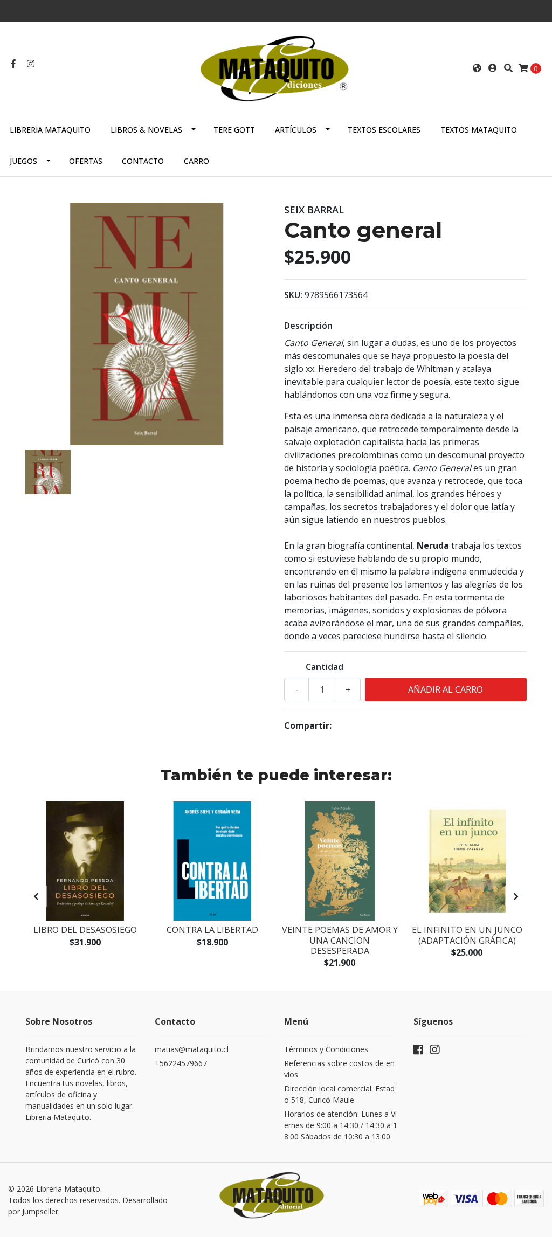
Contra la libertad (212, 930)
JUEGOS (23, 161)
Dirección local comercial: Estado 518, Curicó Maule (339, 1094)
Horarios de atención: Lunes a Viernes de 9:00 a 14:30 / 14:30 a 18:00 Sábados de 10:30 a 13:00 (340, 1125)
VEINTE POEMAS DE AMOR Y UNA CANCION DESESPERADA (340, 940)
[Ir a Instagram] (30, 64)
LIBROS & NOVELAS (146, 130)
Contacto (143, 161)
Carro (196, 161)
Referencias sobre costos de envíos (339, 1069)
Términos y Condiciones (326, 1049)
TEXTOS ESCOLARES (384, 130)
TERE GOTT (234, 130)
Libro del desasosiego (85, 930)
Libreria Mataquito (50, 130)
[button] (477, 67)
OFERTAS (85, 161)
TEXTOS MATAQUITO (478, 130)
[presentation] (36, 896)
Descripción (308, 325)
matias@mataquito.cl (192, 1049)
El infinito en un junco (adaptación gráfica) (467, 935)
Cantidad (324, 667)
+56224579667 (181, 1063)
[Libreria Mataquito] (276, 67)
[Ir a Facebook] (13, 64)
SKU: (293, 295)
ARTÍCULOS (295, 130)
